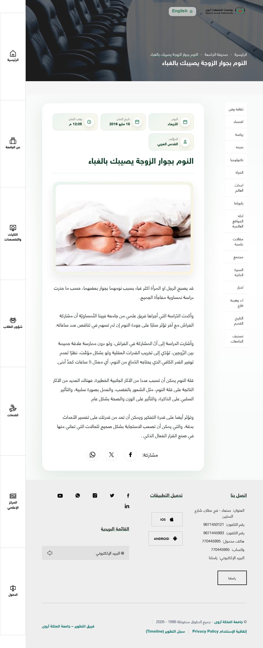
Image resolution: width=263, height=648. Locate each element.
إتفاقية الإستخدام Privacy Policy (219, 632)
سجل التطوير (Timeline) (165, 632)
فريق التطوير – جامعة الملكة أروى (68, 626)
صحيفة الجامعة (216, 54)
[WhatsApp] (92, 454)
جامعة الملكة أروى (228, 622)
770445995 (211, 540)
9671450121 (213, 524)
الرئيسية (240, 54)
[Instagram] (95, 496)
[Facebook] (130, 454)
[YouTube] (60, 496)
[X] (111, 454)
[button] (12, 144)
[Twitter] (112, 496)
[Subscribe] (49, 553)
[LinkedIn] (127, 506)
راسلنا (213, 557)
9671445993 (213, 532)
